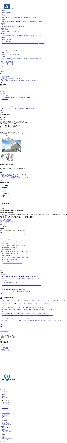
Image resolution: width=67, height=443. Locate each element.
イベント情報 (4, 26)
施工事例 (36, 17)
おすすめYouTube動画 (30, 35)
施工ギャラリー (41, 17)
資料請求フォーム (5, 350)
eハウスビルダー (29, 21)
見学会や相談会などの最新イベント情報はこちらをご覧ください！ (12, 68)
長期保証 (3, 31)
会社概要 (7, 35)
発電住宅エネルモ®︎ (22, 21)
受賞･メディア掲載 (12, 35)
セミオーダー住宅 (5, 404)
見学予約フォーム (5, 346)
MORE (1, 82)
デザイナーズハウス (6, 17)
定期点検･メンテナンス (17, 31)
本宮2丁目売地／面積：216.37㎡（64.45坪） (10, 175)
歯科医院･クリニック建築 (30, 17)
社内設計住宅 (12, 17)
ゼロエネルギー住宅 (14, 21)
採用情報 (18, 35)
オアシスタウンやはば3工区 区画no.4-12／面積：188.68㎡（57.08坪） (15, 177)
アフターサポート (9, 31)
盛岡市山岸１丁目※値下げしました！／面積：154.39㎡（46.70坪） (14, 174)
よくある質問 (39, 21)
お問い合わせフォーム (6, 348)
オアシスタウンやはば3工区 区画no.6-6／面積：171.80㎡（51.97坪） (15, 178)
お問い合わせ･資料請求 (19, 26)
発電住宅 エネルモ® (6, 414)
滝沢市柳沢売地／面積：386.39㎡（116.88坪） (10, 176)
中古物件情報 (8, 12)
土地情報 (3, 12)
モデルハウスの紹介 (11, 26)
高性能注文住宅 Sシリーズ (20, 17)
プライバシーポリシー (38, 35)
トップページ (4, 391)
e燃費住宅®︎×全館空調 (6, 21)
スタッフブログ (23, 35)
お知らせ (3, 35)
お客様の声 (34, 21)
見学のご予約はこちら (4, 331)
